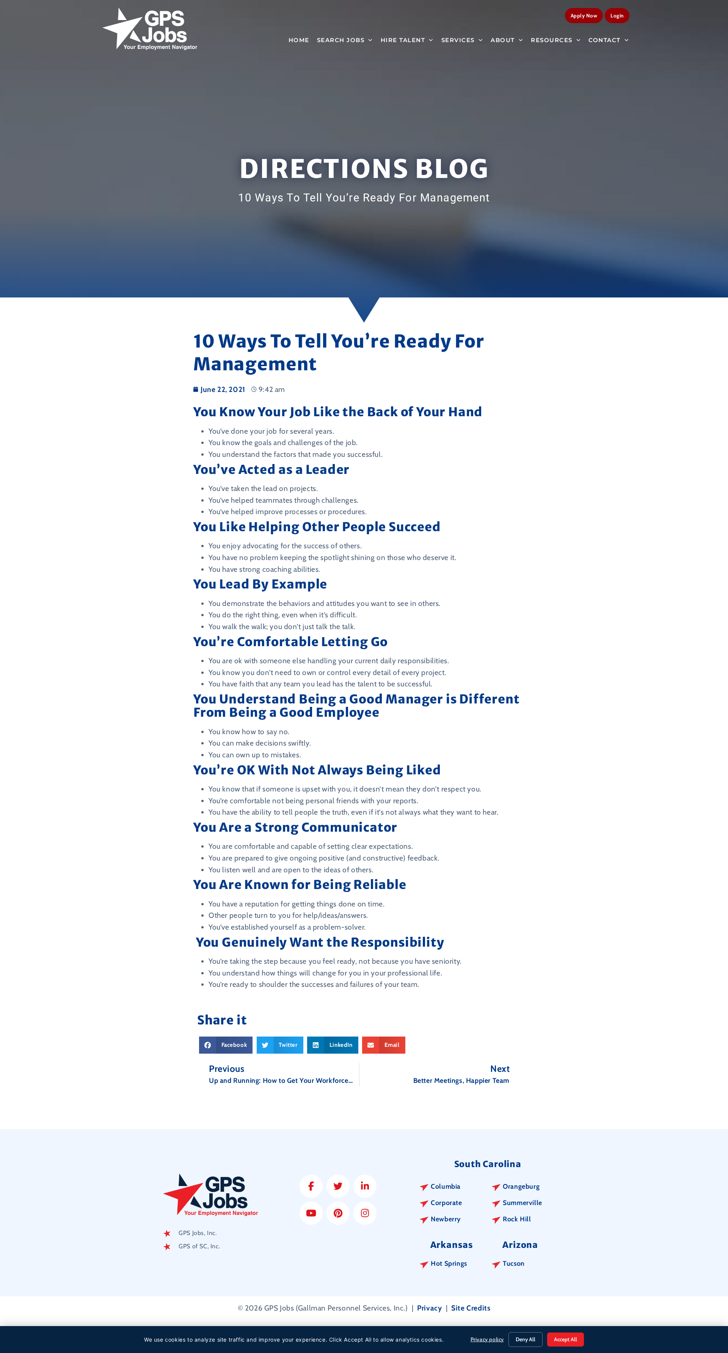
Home (299, 40)
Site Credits (470, 1307)
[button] (226, 1045)
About (503, 40)
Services (458, 40)
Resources (552, 40)
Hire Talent (403, 40)
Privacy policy (487, 1339)
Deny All (525, 1339)
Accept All (565, 1339)
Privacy (429, 1307)
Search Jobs (341, 40)
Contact (604, 40)
